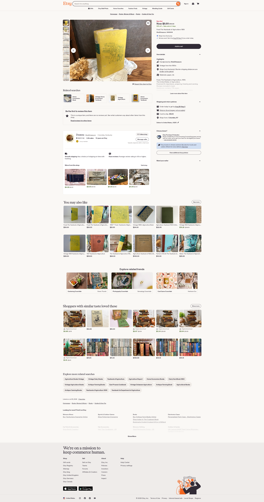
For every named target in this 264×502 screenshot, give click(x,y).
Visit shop (144, 165)
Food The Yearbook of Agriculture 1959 (170, 29)
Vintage (144, 8)
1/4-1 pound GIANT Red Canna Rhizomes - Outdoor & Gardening (183, 430)
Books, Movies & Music (126, 14)
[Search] (178, 3)
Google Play (86, 488)
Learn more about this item (178, 93)
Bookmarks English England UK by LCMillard (149, 422)
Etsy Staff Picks (103, 8)
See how (185, 147)
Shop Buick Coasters (70, 429)
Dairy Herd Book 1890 (177, 380)
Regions (198, 498)
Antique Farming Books (97, 385)
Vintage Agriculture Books (75, 385)
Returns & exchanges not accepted (172, 110)
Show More (132, 436)
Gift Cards (170, 8)
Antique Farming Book (165, 385)
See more (196, 202)
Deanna (80, 134)
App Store (70, 488)
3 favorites (81, 399)
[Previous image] (73, 50)
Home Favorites (118, 8)
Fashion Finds (132, 8)
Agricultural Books (184, 385)
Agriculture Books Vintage (75, 380)
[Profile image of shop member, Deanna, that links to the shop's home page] (77, 141)
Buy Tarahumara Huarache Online (75, 417)
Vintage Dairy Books (96, 380)
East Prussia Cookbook (118, 385)
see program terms (170, 140)
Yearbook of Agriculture (116, 380)
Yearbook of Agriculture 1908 (97, 391)
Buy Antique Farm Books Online (144, 417)
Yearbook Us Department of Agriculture (127, 391)
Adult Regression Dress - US (143, 429)
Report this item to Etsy (143, 84)
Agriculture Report (136, 380)
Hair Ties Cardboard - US (107, 429)
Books (138, 14)
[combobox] (124, 3)
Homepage (113, 14)
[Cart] (198, 3)
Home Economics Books (156, 380)
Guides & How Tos (148, 14)
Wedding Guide (157, 8)
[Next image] (147, 50)
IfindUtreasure (161, 32)
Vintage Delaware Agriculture (142, 385)
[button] (142, 139)
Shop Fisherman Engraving (108, 417)
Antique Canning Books (74, 391)
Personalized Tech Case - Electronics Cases (184, 417)
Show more (196, 306)
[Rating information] (77, 138)
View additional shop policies (179, 152)
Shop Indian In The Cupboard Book (146, 419)
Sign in (186, 4)
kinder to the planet (167, 71)
